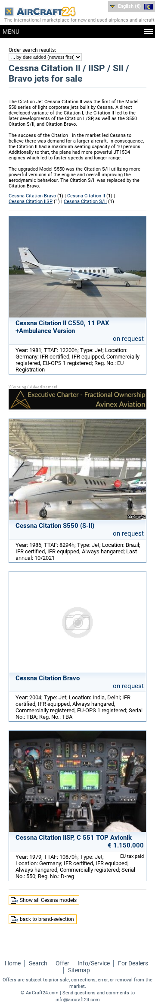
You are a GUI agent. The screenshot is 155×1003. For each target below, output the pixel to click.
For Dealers (133, 963)
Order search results (32, 50)
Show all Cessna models (48, 900)
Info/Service (94, 963)
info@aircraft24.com (78, 1000)
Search (38, 963)
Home (13, 963)
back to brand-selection (47, 919)
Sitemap (79, 970)
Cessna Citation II (86, 196)
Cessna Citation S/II (85, 201)
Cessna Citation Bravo (32, 196)
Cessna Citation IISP (31, 201)
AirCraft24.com (42, 993)
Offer (62, 963)
